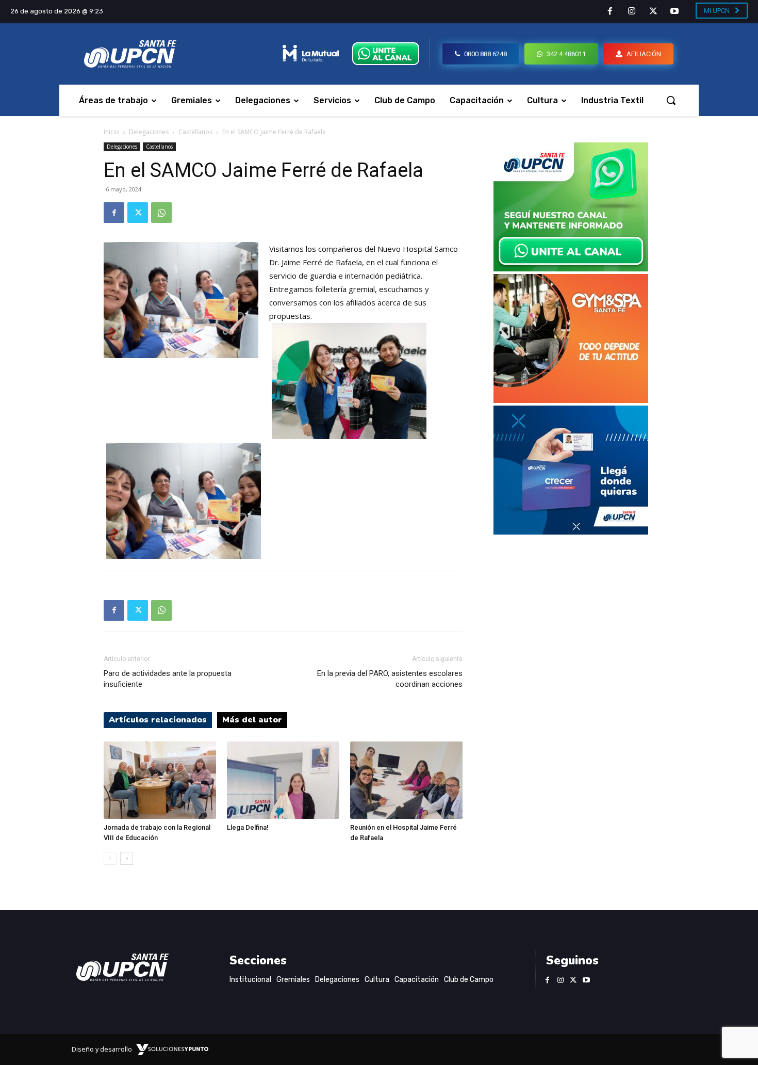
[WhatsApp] (161, 212)
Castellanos (195, 131)
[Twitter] (653, 12)
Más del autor (252, 719)
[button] (670, 100)
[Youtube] (674, 12)
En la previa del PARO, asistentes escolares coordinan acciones (390, 679)
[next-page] (126, 858)
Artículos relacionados (158, 719)
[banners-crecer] (570, 532)
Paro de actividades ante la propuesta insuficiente (168, 679)
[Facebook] (610, 12)
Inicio (111, 131)
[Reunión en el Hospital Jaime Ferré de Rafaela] (406, 780)
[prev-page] (110, 858)
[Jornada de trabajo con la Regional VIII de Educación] (160, 780)
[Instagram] (631, 12)
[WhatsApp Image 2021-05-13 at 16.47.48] (570, 400)
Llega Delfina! (248, 827)
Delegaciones (149, 131)
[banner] (570, 268)
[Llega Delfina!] (283, 780)
